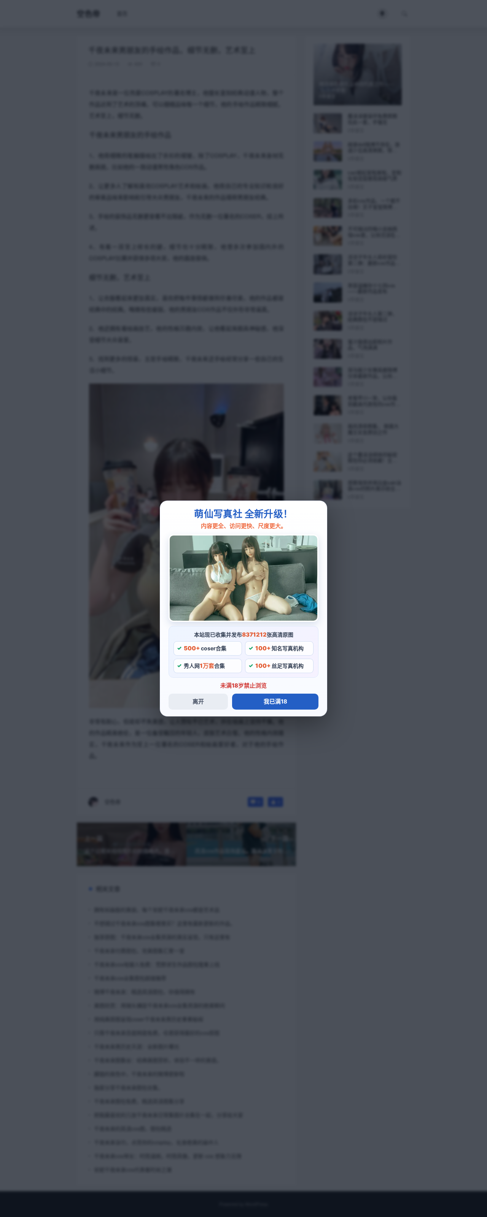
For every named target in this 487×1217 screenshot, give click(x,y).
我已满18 (275, 701)
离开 (198, 701)
